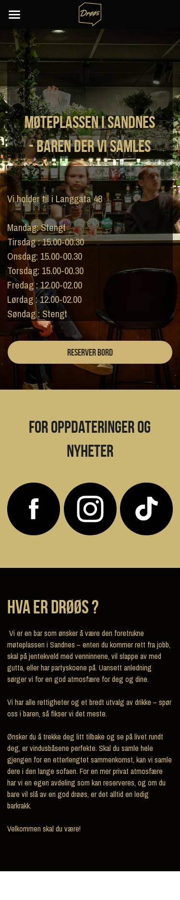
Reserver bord (90, 352)
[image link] (33, 508)
